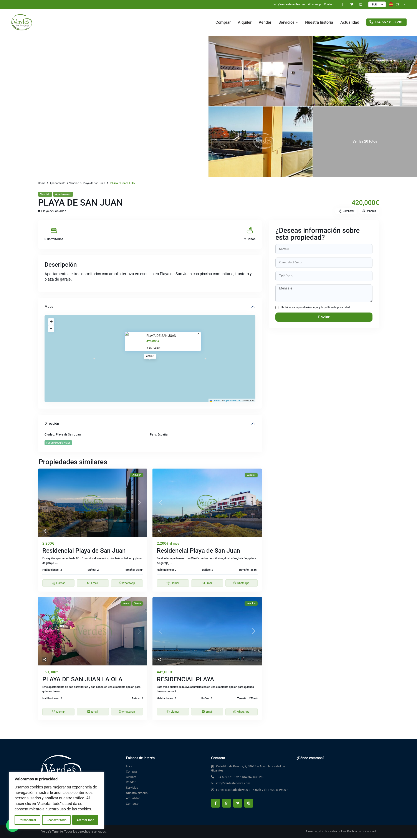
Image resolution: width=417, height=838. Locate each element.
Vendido (74, 183)
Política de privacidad (361, 831)
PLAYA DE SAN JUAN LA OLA (82, 679)
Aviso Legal (313, 831)
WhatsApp (314, 4)
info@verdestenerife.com (289, 4)
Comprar (223, 22)
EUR (374, 4)
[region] (56, 800)
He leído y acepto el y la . (315, 307)
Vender (265, 22)
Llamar (60, 583)
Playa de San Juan (94, 183)
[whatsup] (226, 803)
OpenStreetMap (232, 400)
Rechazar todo (56, 820)
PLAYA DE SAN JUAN (161, 336)
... (56, 563)
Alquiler (245, 22)
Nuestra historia (319, 22)
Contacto (329, 4)
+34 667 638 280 (389, 22)
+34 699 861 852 (227, 777)
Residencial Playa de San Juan (84, 550)
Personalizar (27, 820)
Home (41, 183)
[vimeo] (351, 4)
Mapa (49, 306)
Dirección (52, 423)
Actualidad (349, 22)
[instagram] (360, 4)
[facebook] (342, 4)
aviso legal (311, 307)
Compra (131, 771)
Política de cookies (334, 831)
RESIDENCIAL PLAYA (185, 679)
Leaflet (216, 400)
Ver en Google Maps (58, 442)
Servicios (286, 22)
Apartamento (57, 183)
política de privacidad (337, 307)
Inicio (129, 766)
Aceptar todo (85, 820)
